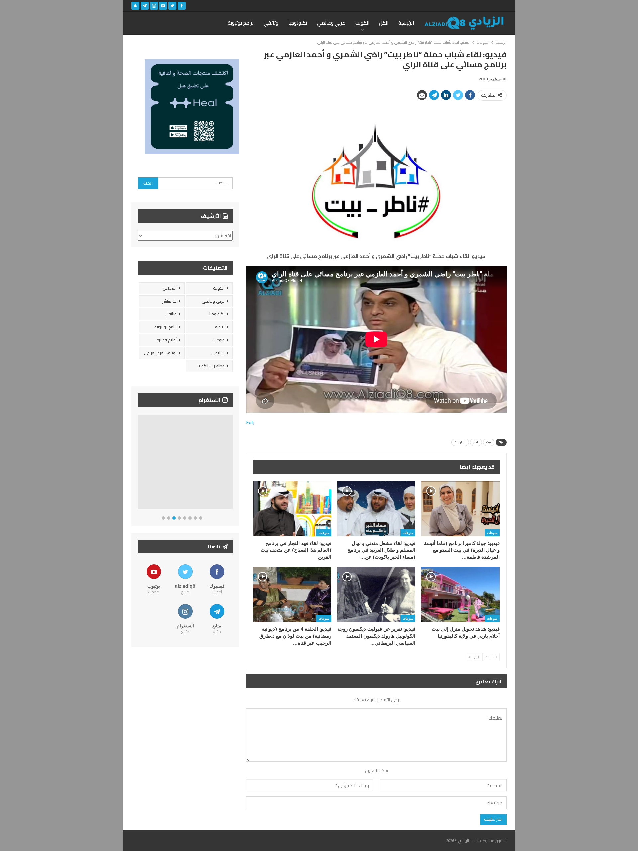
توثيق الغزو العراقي (160, 353)
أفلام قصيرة (167, 340)
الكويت (362, 23)
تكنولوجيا (297, 23)
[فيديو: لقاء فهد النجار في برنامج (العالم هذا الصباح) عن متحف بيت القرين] (292, 508)
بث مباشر (169, 301)
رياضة (220, 327)
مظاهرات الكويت (211, 366)
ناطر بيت (460, 442)
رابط (250, 422)
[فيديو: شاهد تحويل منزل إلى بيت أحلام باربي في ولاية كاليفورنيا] (460, 594)
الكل (383, 23)
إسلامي (218, 353)
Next (231, 463)
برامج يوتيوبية (165, 327)
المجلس (170, 288)
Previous (139, 463)
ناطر (476, 442)
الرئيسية (406, 23)
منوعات (492, 532)
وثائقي (271, 23)
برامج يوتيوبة (241, 23)
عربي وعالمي (331, 23)
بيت (488, 442)
